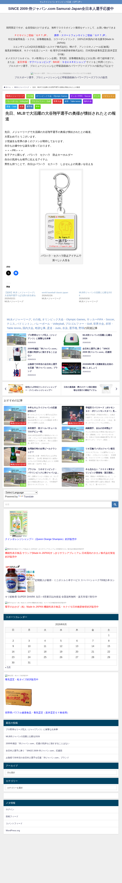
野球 (38, 106)
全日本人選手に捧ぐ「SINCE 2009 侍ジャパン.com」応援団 (34, 751)
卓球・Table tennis (73, 101)
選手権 (29, 106)
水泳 (22, 106)
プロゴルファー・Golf (40, 101)
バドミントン (109, 96)
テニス (97, 96)
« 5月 (8, 667)
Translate (29, 496)
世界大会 (57, 101)
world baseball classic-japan (55, 292)
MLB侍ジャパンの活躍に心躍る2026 (23, 736)
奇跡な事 (99, 101)
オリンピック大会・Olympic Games (51, 96)
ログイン (10, 809)
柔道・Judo (11, 106)
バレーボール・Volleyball (17, 101)
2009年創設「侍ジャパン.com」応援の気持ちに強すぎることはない (37, 743)
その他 (30, 96)
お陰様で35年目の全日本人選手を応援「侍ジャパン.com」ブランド (37, 758)
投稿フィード (12, 816)
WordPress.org (13, 830)
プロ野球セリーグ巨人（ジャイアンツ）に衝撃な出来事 (32, 729)
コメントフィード (14, 823)
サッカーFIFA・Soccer (81, 96)
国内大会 (88, 101)
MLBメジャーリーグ (15, 96)
